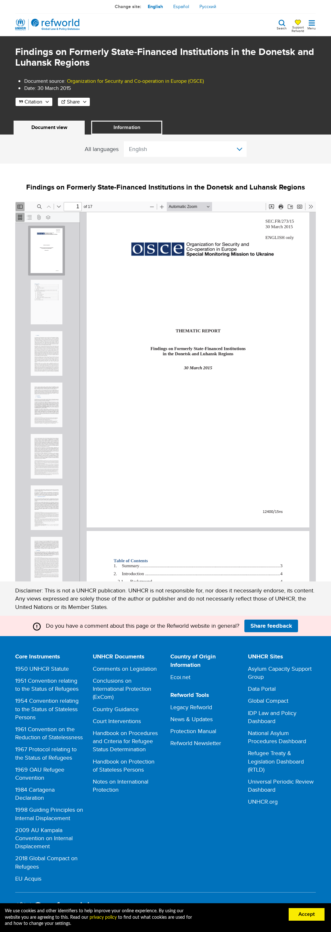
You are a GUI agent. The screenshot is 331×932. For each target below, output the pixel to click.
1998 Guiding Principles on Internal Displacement (49, 814)
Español (181, 6)
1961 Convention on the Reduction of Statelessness (49, 733)
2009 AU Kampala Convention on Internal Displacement (44, 838)
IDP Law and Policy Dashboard (272, 717)
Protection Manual (193, 731)
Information (126, 127)
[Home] (47, 24)
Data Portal (262, 689)
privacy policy (103, 917)
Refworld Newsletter (195, 743)
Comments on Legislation (125, 669)
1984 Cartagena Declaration (35, 794)
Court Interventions (117, 721)
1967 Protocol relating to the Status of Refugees (46, 753)
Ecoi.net (180, 677)
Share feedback (271, 626)
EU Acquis (28, 878)
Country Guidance (116, 709)
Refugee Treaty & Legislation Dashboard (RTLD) (276, 761)
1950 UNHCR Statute (42, 669)
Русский (207, 6)
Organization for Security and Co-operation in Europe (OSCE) (135, 81)
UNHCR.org (263, 801)
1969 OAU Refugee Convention (39, 773)
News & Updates (191, 719)
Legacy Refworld (191, 707)
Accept (306, 914)
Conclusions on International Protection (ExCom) (122, 689)
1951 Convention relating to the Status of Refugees (47, 685)
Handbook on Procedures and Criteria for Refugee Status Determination (125, 741)
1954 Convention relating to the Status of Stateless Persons (47, 709)
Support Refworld (298, 29)
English (155, 6)
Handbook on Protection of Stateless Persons (124, 765)
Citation (33, 101)
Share (73, 101)
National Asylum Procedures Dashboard (277, 737)
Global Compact (268, 701)
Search (282, 28)
